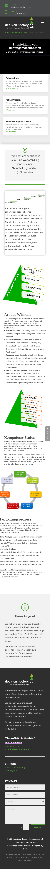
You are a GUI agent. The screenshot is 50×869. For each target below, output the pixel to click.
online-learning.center (18, 749)
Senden (37, 827)
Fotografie (12, 770)
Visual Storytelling (16, 767)
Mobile (13, 11)
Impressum (11, 854)
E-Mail (13, 5)
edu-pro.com (13, 746)
